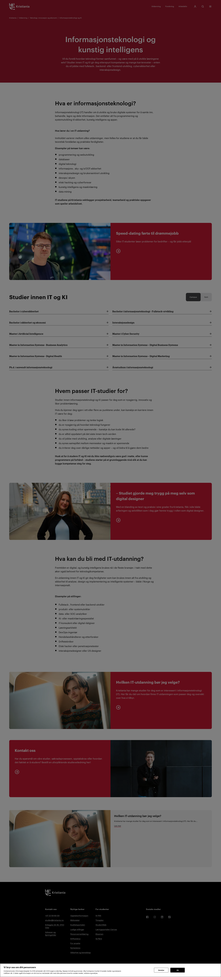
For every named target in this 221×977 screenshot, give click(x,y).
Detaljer (161, 970)
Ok (178, 970)
